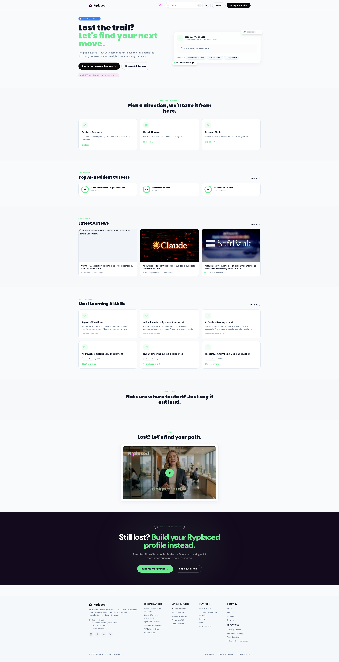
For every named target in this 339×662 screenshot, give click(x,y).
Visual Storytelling (179, 616)
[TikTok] (97, 634)
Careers (230, 616)
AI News (230, 612)
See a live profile (188, 568)
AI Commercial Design (153, 625)
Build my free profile (153, 568)
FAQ (201, 622)
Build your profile (238, 5)
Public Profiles (205, 626)
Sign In (219, 5)
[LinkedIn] (103, 634)
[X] (110, 634)
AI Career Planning (235, 633)
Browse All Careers (135, 66)
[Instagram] (91, 634)
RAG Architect (178, 612)
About (230, 609)
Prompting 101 (178, 620)
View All (254, 178)
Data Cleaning (178, 623)
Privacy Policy (210, 654)
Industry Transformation (237, 641)
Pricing (202, 619)
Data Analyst (216, 58)
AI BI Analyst (149, 633)
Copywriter (232, 58)
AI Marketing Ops (151, 629)
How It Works (205, 609)
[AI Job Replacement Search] (160, 5)
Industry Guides (234, 629)
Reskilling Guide (234, 637)
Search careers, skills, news (97, 66)
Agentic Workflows (152, 621)
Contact (230, 620)
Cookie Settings (244, 654)
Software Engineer (197, 58)
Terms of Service (226, 654)
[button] (169, 472)
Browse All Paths (179, 609)
